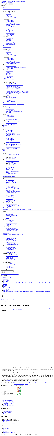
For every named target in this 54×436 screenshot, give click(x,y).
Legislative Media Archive (12, 229)
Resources (11, 289)
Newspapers (6, 280)
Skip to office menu (14, 1)
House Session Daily (10, 247)
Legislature (5, 282)
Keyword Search (10, 180)
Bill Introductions (10, 156)
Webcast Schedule (10, 214)
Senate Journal (9, 71)
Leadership (8, 14)
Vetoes (7, 172)
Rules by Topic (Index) (11, 197)
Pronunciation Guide (10, 43)
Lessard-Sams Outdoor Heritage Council (15, 93)
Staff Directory (25, 291)
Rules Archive (9, 199)
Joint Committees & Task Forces (13, 144)
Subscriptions (9, 77)
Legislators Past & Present (12, 256)
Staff (7, 15)
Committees (6, 125)
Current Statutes (9, 181)
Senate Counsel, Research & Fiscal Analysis (16, 67)
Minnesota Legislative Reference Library (10, 274)
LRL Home (3, 299)
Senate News (6, 429)
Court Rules (9, 206)
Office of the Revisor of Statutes (13, 88)
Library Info (6, 290)
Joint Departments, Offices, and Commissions (13, 80)
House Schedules (10, 107)
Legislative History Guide (12, 254)
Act (15, 157)
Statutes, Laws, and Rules (9, 176)
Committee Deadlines (11, 26)
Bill (12, 157)
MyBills (8, 168)
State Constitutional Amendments (13, 205)
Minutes (8, 25)
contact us (8, 380)
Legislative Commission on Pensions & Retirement (17, 92)
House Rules (9, 39)
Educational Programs (11, 42)
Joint (4, 78)
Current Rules (9, 196)
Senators (8, 50)
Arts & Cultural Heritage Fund (21, 384)
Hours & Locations (17, 291)
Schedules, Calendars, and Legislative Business (13, 104)
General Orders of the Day (12, 119)
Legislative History (7, 287)
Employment (9, 16)
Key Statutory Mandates (38, 291)
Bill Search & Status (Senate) (12, 161)
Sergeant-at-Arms (10, 34)
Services (31, 291)
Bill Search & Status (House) (12, 154)
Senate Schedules (10, 115)
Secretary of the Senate (11, 66)
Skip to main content (5, 1)
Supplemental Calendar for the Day (14, 111)
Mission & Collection (8, 291)
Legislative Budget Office (12, 83)
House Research (9, 31)
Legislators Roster (10, 249)
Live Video (8, 213)
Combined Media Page (11, 228)
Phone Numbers (7, 421)
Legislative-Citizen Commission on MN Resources (17, 91)
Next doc (51, 308)
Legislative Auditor (10, 242)
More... (7, 95)
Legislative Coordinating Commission (14, 85)
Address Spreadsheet (10, 44)
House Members (10, 12)
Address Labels (9, 76)
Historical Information (8, 400)
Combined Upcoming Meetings (13, 121)
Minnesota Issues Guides (11, 264)
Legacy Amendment (10, 101)
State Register (9, 201)
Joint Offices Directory (11, 97)
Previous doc (3, 308)
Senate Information (10, 252)
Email (20, 420)
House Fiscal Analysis (11, 238)
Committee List (9, 20)
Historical (5, 281)
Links (4, 286)
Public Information (10, 33)
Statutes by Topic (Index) (11, 182)
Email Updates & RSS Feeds (9, 432)
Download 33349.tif (17, 309)
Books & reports (10, 267)
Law (4, 175)
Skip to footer (22, 1)
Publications (6, 233)
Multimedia (5, 207)
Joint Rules (8, 40)
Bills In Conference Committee (13, 147)
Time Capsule (32, 282)
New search (3, 301)
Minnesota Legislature (7, 2)
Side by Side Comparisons (12, 148)
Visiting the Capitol (7, 403)
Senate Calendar (9, 118)
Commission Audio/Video (12, 232)
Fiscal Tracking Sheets (11, 158)
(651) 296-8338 (6, 420)
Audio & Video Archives (11, 215)
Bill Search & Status (10, 167)
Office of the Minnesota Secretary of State (22, 382)
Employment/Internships (8, 401)
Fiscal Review (9, 263)
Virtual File (37, 282)
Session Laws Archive (11, 190)
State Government (13, 282)
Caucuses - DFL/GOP (11, 35)
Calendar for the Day (11, 110)
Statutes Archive (9, 183)
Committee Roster (10, 21)
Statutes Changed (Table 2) (12, 192)
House (4, 7)
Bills (4, 149)
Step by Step (6, 289)
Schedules (5, 102)
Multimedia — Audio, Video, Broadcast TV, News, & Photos (17, 209)
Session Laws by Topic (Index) (13, 188)
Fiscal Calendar (9, 112)
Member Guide (9, 251)
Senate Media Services (11, 224)
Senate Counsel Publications (12, 240)
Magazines (5, 279)
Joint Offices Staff (10, 99)
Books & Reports (7, 277)
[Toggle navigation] (1, 5)
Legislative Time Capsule (11, 259)
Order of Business (10, 109)
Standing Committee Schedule (13, 24)
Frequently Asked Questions (9, 405)
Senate (4, 45)
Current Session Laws (11, 173)
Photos (7, 218)
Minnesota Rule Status (11, 200)
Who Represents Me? (11, 17)
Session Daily (9, 216)
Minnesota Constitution (11, 204)
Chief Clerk (8, 29)
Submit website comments (9, 423)
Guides (5, 285)
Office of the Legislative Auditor (13, 87)
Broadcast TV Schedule (11, 123)
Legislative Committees (8, 126)
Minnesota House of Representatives (11, 9)
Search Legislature (5, 4)
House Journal (9, 38)
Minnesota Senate (7, 47)
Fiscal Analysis (9, 30)
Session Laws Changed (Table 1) (13, 191)
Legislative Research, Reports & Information (13, 234)
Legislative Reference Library (12, 86)
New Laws (8, 266)
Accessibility (9, 100)
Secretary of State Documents (14, 299)
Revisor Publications (10, 243)
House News (6, 428)
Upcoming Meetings (10, 23)
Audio (12, 213)
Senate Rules (9, 72)
